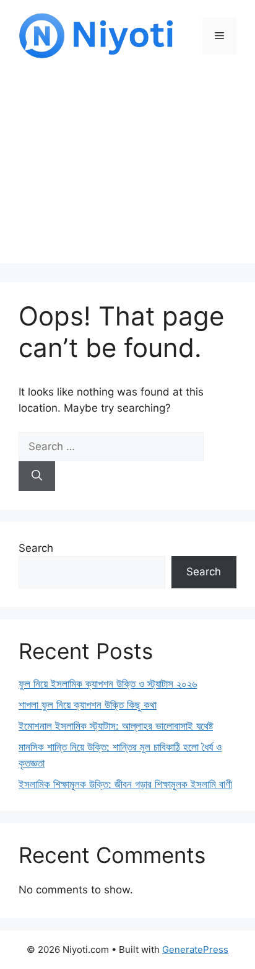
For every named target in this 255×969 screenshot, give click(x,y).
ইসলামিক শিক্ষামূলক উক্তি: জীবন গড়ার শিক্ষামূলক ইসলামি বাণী (125, 784)
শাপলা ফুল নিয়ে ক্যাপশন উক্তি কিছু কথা (88, 705)
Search (36, 548)
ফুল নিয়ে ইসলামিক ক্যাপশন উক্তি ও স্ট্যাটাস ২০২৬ (108, 684)
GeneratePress (195, 949)
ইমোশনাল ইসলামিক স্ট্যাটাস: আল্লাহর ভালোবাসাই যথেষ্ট (116, 726)
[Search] (37, 476)
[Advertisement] (127, 170)
